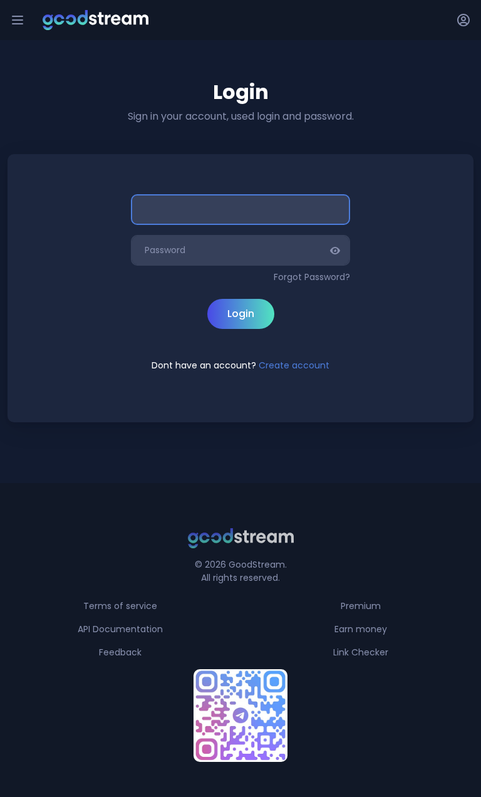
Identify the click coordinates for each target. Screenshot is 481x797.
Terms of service (120, 606)
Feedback (120, 652)
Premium (361, 606)
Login (240, 313)
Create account (294, 365)
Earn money (360, 629)
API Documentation (120, 629)
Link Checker (360, 652)
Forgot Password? (312, 277)
